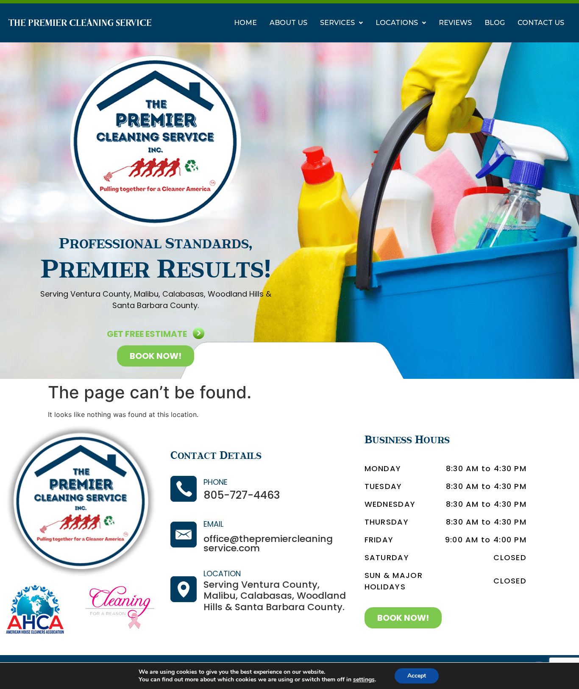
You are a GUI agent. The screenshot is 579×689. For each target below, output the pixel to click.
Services (337, 23)
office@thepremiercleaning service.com (268, 543)
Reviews (455, 23)
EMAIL (213, 524)
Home (245, 23)
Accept (416, 676)
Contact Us (541, 23)
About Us (288, 23)
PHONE (215, 482)
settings (364, 679)
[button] (341, 23)
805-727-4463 (241, 495)
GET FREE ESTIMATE (147, 334)
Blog (494, 23)
